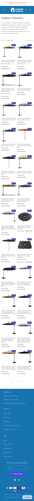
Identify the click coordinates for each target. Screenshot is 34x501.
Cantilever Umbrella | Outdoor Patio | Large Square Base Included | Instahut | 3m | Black (24, 368)
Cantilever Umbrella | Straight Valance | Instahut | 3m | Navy (24, 61)
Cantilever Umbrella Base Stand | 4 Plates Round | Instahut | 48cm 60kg (25, 227)
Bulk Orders (6, 421)
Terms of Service (8, 456)
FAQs (4, 440)
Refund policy (19, 494)
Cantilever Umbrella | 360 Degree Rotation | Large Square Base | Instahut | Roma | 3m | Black (8, 284)
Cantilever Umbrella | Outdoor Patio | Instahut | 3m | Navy (8, 145)
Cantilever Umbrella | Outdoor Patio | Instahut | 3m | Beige (8, 61)
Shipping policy (16, 497)
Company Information (9, 429)
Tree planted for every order (11, 425)
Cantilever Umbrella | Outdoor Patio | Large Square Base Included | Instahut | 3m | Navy (24, 312)
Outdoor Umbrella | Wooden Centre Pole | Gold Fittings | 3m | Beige (25, 146)
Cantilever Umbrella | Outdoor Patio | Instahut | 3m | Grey (24, 119)
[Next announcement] (31, 3)
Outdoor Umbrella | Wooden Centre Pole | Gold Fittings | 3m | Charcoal (9, 256)
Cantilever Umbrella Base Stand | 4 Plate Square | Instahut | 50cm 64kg (25, 256)
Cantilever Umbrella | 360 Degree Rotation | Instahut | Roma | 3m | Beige (7, 200)
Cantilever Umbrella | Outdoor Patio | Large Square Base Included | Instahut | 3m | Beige (8, 312)
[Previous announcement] (3, 3)
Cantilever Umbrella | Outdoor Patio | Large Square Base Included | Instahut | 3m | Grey (24, 283)
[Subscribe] (26, 468)
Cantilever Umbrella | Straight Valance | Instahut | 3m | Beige (24, 172)
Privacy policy (27, 494)
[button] (3, 10)
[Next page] (22, 381)
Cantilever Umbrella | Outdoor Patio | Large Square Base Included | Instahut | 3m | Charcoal (8, 340)
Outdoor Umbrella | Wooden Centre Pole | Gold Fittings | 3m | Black (9, 173)
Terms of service (8, 497)
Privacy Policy (7, 452)
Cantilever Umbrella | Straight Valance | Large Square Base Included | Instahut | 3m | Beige (8, 368)
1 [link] (12, 381)
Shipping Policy (7, 448)
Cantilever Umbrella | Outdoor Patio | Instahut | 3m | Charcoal (8, 119)
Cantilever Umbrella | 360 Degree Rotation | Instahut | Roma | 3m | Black (7, 90)
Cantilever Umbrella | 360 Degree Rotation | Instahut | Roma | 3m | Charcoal (23, 200)
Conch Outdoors (10, 494)
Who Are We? (7, 413)
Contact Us (6, 417)
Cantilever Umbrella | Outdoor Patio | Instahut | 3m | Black (24, 89)
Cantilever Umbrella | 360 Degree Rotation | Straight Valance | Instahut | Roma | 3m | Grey (8, 228)
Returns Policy (7, 444)
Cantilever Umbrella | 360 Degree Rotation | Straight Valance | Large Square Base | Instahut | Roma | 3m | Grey (24, 340)
